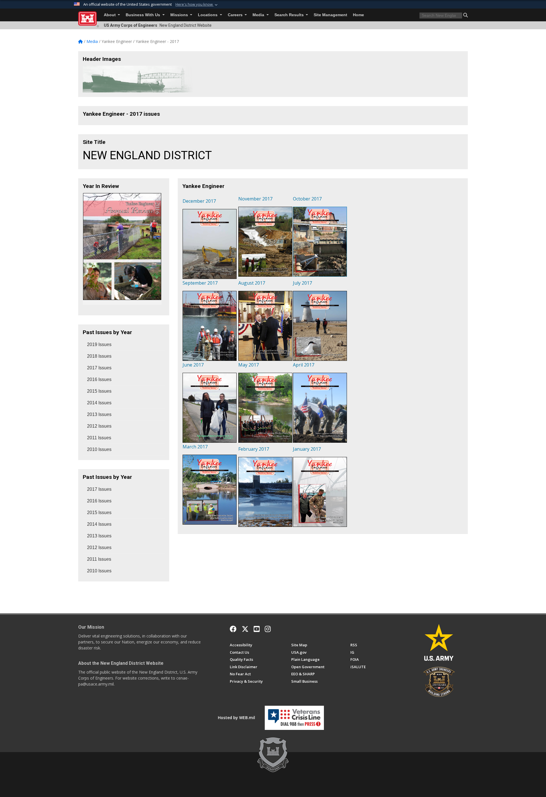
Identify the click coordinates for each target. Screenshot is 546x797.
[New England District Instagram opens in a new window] (268, 629)
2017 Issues (99, 367)
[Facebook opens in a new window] (233, 629)
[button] (197, 4)
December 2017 (199, 201)
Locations (208, 15)
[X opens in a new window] (245, 629)
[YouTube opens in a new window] (257, 629)
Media (259, 15)
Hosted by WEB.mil (236, 717)
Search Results (289, 15)
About (110, 15)
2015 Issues (99, 391)
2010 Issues (99, 449)
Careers (236, 15)
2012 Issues (99, 426)
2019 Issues (99, 344)
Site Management (330, 15)
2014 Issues (99, 402)
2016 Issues (99, 379)
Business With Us (143, 15)
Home (358, 15)
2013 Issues (99, 414)
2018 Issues (99, 356)
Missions (179, 15)
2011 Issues (99, 437)
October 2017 (307, 199)
